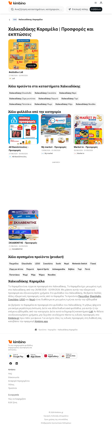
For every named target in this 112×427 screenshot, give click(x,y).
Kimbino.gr (13, 318)
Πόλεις (11, 384)
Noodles (52, 275)
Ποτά (87, 269)
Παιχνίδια (13, 264)
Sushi (58, 264)
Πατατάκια (14, 275)
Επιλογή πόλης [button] (80, 9)
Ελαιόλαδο (27, 264)
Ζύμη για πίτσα (16, 269)
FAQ (10, 373)
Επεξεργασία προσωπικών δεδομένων (56, 423)
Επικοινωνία (13, 377)
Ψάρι (33, 275)
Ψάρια (42, 275)
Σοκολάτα (48, 264)
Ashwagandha (58, 269)
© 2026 (56, 412)
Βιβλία (71, 269)
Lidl (91, 311)
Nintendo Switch (79, 264)
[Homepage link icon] (36, 330)
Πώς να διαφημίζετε (17, 399)
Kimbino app (41, 321)
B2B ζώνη (12, 402)
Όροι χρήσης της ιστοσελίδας (56, 419)
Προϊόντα (12, 388)
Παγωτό (30, 269)
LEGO (37, 264)
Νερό (66, 264)
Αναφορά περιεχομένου (19, 381)
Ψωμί (25, 275)
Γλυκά (93, 264)
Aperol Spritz (43, 269)
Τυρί (80, 269)
